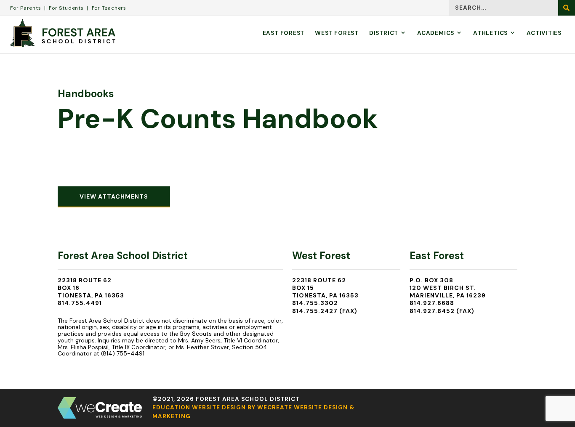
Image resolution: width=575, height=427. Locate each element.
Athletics (490, 33)
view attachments (114, 196)
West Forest (337, 33)
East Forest (284, 33)
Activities (544, 33)
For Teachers (109, 8)
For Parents (25, 8)
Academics (435, 33)
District (383, 33)
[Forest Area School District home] (62, 33)
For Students (66, 8)
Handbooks (86, 93)
